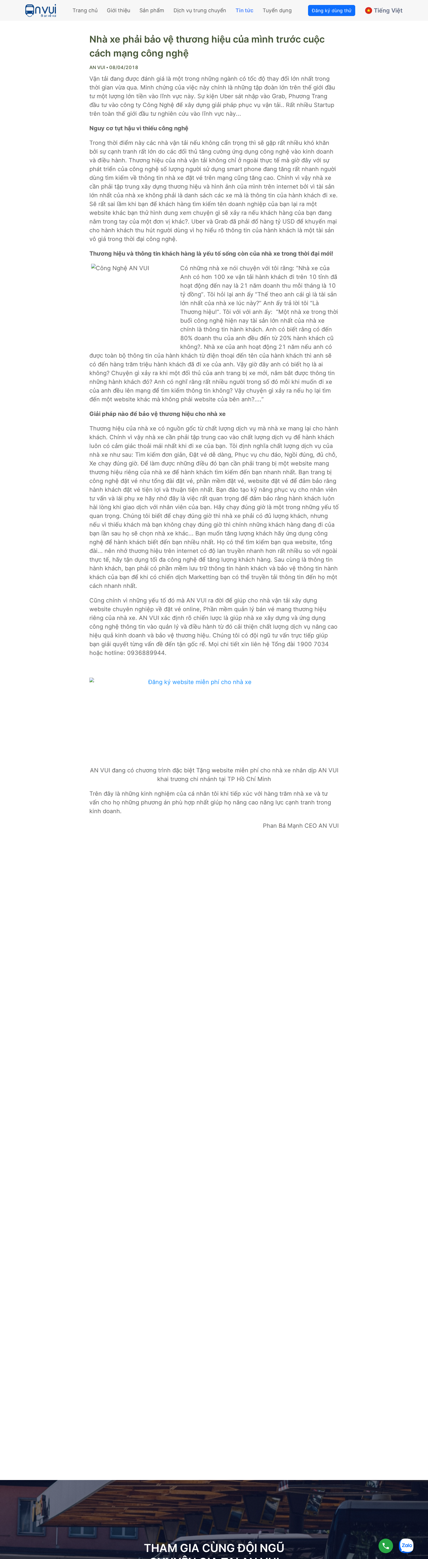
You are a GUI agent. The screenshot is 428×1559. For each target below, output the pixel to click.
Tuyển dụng (277, 10)
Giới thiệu (118, 10)
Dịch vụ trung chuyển (200, 10)
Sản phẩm (151, 10)
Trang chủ (85, 10)
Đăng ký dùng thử (331, 10)
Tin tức (244, 10)
